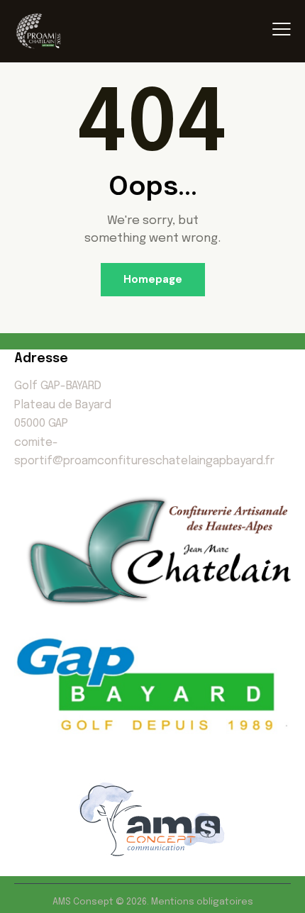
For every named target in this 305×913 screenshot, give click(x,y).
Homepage (152, 279)
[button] (281, 30)
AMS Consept (84, 902)
